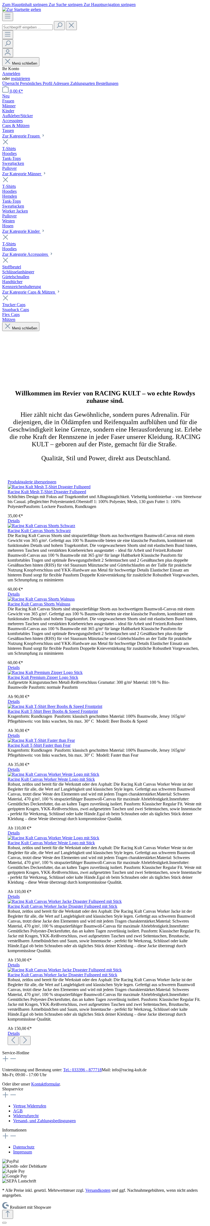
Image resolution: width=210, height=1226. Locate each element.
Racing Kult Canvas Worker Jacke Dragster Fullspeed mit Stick (62, 906)
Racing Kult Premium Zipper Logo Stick (43, 677)
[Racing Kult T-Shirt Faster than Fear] (41, 740)
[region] (105, 762)
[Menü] (7, 16)
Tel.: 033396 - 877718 (82, 1069)
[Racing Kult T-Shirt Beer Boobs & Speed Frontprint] (55, 706)
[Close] (4, 1223)
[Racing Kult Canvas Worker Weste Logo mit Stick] (53, 774)
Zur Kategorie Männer (22, 173)
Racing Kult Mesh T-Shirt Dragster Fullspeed (47, 491)
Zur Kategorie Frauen (21, 136)
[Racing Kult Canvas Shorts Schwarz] (41, 525)
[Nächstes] (25, 1040)
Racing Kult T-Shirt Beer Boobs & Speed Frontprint (53, 711)
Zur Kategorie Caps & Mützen (29, 292)
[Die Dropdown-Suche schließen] (71, 25)
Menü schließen (24, 63)
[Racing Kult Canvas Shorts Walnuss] (41, 599)
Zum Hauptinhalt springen (25, 4)
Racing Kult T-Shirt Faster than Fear (39, 745)
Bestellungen (107, 83)
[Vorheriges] (13, 1040)
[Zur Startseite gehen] (21, 9)
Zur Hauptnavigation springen (110, 4)
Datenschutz (23, 1147)
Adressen (61, 83)
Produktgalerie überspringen (32, 482)
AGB (18, 1111)
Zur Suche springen (66, 4)
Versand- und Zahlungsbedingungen (44, 1120)
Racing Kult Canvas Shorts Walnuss (39, 604)
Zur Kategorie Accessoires (25, 254)
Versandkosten (97, 1190)
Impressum (22, 1152)
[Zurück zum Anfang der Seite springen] (7, 1214)
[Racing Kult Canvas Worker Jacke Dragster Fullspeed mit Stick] (65, 901)
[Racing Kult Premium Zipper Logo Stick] (45, 672)
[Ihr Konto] (7, 52)
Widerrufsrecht (26, 1115)
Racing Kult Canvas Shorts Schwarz (39, 530)
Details (14, 520)
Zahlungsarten (83, 83)
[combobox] (27, 27)
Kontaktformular (45, 1084)
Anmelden (11, 73)
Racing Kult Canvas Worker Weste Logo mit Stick (51, 779)
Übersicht (11, 83)
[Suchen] (59, 25)
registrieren (20, 78)
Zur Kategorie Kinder (21, 231)
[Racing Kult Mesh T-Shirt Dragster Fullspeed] (49, 486)
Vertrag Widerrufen (29, 1106)
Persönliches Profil (36, 83)
